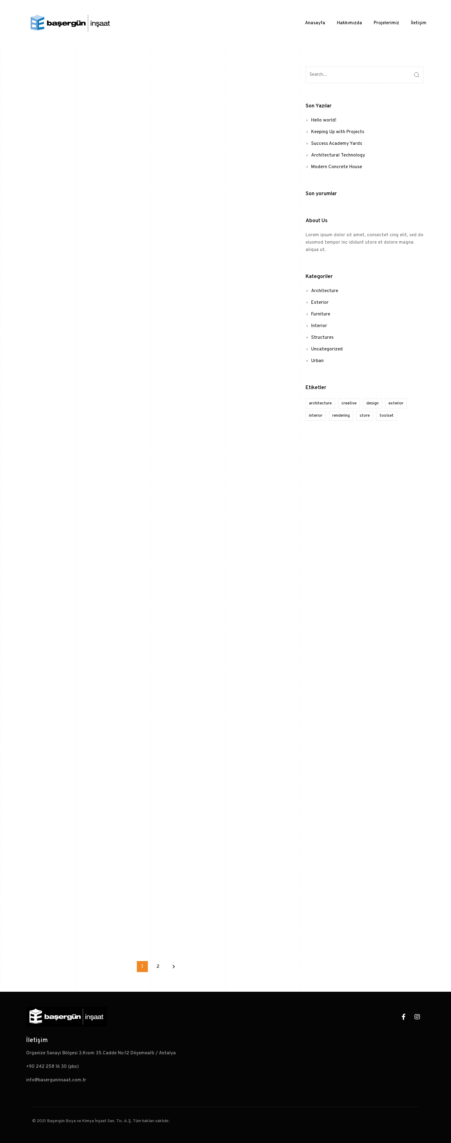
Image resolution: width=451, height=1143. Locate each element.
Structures (322, 338)
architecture (320, 403)
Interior (319, 326)
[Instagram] (417, 1017)
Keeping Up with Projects (337, 132)
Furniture (320, 314)
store (365, 415)
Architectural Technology (338, 155)
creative (349, 403)
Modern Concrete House (336, 167)
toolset (387, 415)
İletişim (418, 23)
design (372, 403)
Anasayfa (315, 23)
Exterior (320, 303)
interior (315, 415)
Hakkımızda (349, 23)
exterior (395, 403)
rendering (341, 415)
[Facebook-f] (403, 1017)
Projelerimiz (386, 23)
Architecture (324, 291)
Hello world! (323, 120)
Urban (317, 361)
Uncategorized (327, 349)
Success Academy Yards (336, 144)
